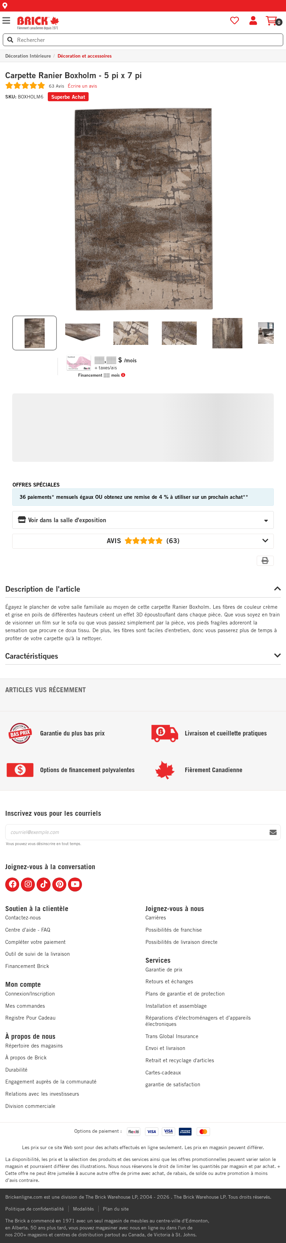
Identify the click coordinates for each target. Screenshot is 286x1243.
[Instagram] (28, 884)
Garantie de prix (163, 969)
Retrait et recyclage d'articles (179, 1060)
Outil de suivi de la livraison (37, 953)
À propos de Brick (26, 1057)
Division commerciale (30, 1106)
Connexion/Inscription (30, 993)
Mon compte (23, 984)
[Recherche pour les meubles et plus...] (10, 40)
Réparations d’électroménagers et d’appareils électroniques (198, 1020)
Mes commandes (25, 1005)
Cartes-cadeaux (163, 1072)
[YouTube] (75, 884)
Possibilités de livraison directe (181, 942)
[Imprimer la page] (265, 561)
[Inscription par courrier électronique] (273, 832)
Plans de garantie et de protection (185, 993)
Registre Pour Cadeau (30, 1017)
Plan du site (116, 1209)
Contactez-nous (23, 917)
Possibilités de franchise (173, 929)
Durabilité (16, 1069)
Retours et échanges (169, 981)
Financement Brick (27, 966)
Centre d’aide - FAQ (27, 929)
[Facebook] (12, 884)
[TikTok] (44, 884)
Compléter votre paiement (35, 942)
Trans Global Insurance (171, 1036)
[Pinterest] (59, 884)
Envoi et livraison (165, 1048)
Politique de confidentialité (34, 1209)
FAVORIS (234, 20)
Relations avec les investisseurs (42, 1093)
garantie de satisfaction (172, 1084)
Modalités (83, 1209)
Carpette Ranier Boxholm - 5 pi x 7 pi (73, 75)
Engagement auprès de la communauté (51, 1081)
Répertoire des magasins (34, 1045)
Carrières (155, 917)
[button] (143, 6)
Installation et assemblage (176, 1005)
